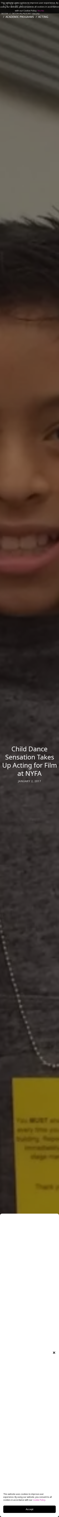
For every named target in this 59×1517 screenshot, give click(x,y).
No (42, 10)
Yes (39, 10)
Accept (29, 1509)
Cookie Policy (39, 1500)
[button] (54, 1352)
